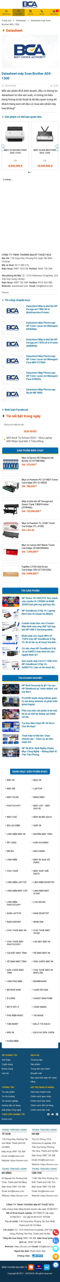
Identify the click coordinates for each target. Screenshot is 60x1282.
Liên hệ (5, 1073)
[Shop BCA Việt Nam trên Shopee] (31, 1267)
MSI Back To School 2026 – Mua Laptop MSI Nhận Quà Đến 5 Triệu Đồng (29, 439)
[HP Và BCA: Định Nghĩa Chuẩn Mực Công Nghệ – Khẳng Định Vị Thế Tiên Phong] (10, 752)
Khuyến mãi (36, 1073)
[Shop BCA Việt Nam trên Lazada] (39, 1267)
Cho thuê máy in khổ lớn (43, 971)
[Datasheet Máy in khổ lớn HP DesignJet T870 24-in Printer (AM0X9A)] (13, 344)
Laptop (37, 788)
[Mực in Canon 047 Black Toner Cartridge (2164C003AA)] (10, 552)
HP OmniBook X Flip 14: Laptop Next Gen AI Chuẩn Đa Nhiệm (38, 612)
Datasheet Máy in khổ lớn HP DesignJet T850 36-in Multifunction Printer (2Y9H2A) (41, 309)
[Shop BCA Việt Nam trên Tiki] (47, 1267)
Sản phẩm (35, 1064)
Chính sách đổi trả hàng (42, 1105)
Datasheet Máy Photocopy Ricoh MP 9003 (40, 391)
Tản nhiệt (12, 1024)
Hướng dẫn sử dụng (11, 1105)
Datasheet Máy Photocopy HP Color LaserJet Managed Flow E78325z (42, 376)
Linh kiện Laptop (17, 882)
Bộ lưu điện (13, 825)
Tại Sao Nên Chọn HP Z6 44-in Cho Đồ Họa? (38, 725)
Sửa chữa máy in (43, 961)
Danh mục (6, 14)
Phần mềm (12, 1041)
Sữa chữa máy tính (15, 971)
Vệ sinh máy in (41, 953)
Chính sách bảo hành (41, 1101)
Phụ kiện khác (15, 1015)
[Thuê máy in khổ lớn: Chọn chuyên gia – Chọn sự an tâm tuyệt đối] (10, 739)
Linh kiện (12, 859)
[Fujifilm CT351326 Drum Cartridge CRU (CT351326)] (10, 573)
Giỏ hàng (54, 12)
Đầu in (10, 1032)
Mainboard (40, 981)
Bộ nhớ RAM (14, 990)
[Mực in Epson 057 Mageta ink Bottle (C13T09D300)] (10, 465)
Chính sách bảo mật (40, 1110)
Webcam (38, 922)
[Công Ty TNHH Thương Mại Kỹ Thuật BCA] (30, 4)
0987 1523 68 (21, 268)
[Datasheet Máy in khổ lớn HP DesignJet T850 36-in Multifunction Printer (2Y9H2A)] (13, 311)
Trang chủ (7, 20)
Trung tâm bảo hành (40, 1069)
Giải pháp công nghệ (11, 1110)
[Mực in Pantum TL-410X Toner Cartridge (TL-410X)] (10, 530)
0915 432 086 (45, 282)
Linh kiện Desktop (43, 882)
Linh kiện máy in (16, 834)
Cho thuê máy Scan (41, 931)
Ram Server (14, 922)
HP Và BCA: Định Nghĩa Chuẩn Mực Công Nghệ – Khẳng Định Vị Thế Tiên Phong (39, 751)
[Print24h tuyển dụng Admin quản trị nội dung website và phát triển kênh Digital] (10, 702)
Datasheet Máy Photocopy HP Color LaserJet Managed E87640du (42, 325)
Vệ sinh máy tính (17, 961)
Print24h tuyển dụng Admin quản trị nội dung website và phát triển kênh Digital (40, 701)
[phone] (56, 1232)
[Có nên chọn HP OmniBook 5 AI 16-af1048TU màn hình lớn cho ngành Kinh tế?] (10, 652)
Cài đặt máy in (41, 941)
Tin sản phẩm (8, 1092)
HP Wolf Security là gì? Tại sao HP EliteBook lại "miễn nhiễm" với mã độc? (39, 688)
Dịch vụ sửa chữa (43, 1032)
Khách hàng (7, 1069)
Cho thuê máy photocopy (15, 943)
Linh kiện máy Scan (41, 892)
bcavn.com (7, 1119)
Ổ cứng (11, 998)
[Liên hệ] (56, 1257)
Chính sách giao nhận (41, 1096)
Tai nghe (38, 1015)
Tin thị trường (8, 1096)
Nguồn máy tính (42, 834)
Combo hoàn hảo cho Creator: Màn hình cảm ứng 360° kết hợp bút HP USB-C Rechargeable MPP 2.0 (38, 626)
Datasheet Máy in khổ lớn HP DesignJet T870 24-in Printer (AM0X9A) (42, 342)
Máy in (10, 780)
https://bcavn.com (19, 1160)
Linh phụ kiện (14, 981)
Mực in (37, 780)
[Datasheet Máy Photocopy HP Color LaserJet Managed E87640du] (13, 327)
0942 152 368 (45, 268)
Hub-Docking (40, 842)
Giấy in (37, 825)
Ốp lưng (11, 842)
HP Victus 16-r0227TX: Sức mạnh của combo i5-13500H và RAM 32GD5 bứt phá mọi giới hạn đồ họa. (40, 601)
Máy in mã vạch (42, 817)
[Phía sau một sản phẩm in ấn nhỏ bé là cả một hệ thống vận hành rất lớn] (10, 714)
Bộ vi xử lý (13, 1007)
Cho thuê (12, 871)
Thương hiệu (37, 1060)
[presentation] (3, 147)
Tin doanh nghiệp (10, 1101)
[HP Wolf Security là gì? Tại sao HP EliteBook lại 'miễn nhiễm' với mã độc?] (10, 689)
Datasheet (21, 20)
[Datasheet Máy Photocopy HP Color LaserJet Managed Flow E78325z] (13, 377)
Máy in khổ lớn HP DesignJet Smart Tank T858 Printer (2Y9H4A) (37, 504)
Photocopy (14, 805)
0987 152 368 (21, 282)
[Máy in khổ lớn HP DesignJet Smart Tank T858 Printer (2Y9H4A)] (10, 508)
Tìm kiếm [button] (18, 14)
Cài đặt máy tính (17, 953)
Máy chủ (12, 817)
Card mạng (40, 1007)
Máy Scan (12, 797)
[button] (29, 172)
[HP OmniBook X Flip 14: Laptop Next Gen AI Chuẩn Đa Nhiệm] (10, 614)
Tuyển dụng (7, 1064)
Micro (10, 851)
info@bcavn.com (44, 286)
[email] (56, 1248)
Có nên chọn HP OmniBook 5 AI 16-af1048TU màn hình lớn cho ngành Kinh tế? (39, 651)
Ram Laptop (14, 913)
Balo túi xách (41, 1024)
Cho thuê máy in (16, 930)
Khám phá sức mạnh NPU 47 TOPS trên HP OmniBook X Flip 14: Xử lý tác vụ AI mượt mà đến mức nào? (39, 639)
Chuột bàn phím (42, 998)
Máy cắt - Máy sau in (41, 807)
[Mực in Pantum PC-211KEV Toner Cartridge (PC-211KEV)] (10, 486)
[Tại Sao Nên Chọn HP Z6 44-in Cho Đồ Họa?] (10, 727)
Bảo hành (39, 851)
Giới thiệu (6, 1060)
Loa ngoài (39, 902)
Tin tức (30, 14)
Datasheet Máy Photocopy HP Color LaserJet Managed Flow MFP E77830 (42, 359)
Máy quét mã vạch (41, 872)
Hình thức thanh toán (41, 1092)
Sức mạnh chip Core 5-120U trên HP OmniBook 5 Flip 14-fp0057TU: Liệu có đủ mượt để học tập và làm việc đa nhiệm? (39, 664)
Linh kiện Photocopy (14, 903)
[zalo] (56, 1240)
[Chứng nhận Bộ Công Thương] (37, 1256)
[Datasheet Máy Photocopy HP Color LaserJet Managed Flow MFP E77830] (13, 361)
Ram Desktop (41, 913)
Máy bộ (11, 788)
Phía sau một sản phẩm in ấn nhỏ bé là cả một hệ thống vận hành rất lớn (39, 713)
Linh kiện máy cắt (17, 890)
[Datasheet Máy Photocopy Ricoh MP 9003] (13, 394)
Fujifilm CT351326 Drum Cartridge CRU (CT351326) (36, 568)
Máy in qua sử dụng (41, 861)
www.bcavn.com (20, 286)
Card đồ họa (40, 990)
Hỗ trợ (41, 14)
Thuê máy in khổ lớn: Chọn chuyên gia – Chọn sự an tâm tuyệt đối (37, 738)
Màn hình (38, 797)
